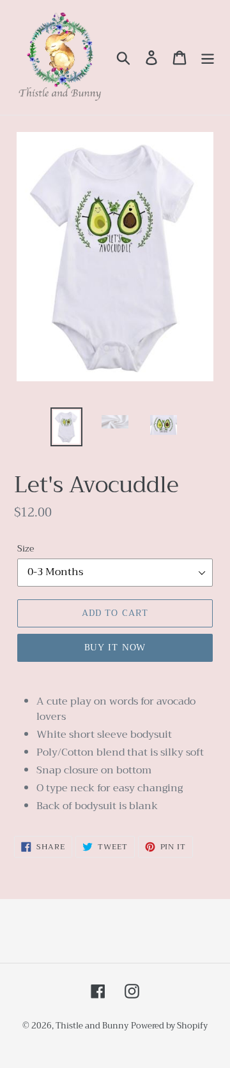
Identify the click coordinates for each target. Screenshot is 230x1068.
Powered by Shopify (169, 1025)
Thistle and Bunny (92, 1025)
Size (25, 548)
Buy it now (115, 647)
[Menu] (208, 57)
